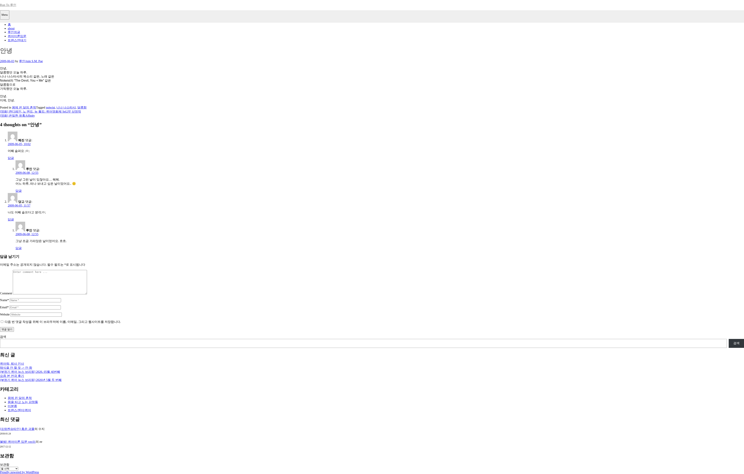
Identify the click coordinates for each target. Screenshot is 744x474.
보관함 (4, 464)
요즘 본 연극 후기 (12, 375)
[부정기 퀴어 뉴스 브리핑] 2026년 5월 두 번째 (31, 380)
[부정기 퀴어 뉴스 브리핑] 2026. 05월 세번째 (30, 371)
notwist (50, 107)
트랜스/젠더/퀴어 (19, 410)
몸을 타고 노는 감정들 (23, 402)
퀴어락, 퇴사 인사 (12, 363)
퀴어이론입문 (17, 36)
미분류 (12, 406)
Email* (4, 307)
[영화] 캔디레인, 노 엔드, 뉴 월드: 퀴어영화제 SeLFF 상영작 (40, 111)
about (11, 28)
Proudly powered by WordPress (19, 472)
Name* (4, 300)
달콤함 (82, 107)
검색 (3, 336)
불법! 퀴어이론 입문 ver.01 (18, 441)
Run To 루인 (8, 5)
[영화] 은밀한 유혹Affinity (17, 115)
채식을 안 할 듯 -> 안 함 (16, 367)
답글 (11, 158)
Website (5, 314)
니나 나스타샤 (66, 107)
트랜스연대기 (17, 40)
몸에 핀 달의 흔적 (24, 107)
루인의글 (14, 32)
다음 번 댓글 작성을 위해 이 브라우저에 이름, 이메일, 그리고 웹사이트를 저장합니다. (63, 321)
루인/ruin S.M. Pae (31, 61)
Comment (6, 293)
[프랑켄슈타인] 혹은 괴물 (17, 429)
